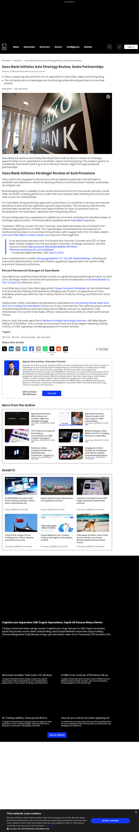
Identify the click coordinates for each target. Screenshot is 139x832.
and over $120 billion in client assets (23, 235)
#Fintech (71, 246)
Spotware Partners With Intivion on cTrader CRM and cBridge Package (40, 417)
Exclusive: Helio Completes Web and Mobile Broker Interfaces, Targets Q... (43, 452)
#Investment (18, 249)
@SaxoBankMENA (55, 246)
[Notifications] (119, 47)
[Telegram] (24, 348)
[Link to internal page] (11, 367)
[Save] (65, 349)
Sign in (131, 46)
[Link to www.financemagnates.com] (17, 418)
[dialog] (69, 820)
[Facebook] (31, 348)
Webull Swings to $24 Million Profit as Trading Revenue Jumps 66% (97, 433)
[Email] (18, 348)
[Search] (109, 47)
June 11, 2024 (56, 252)
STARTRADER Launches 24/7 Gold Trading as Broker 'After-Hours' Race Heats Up (20, 500)
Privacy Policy (51, 826)
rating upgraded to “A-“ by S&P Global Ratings (63, 258)
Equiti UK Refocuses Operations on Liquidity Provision (57, 499)
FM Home (6, 60)
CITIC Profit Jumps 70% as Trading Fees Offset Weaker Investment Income (19, 537)
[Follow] (52, 351)
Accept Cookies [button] (110, 821)
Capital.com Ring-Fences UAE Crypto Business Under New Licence (92, 500)
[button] (47, 828)
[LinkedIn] (11, 348)
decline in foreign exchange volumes (64, 320)
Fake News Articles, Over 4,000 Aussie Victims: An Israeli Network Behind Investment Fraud (92, 539)
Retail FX (18, 60)
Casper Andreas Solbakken (70, 288)
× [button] (136, 812)
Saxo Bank (77, 220)
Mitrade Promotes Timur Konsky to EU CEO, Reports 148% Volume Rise (94, 417)
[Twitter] (4, 348)
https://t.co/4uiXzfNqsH (40, 249)
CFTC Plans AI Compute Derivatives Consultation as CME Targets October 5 (43, 435)
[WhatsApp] (45, 348)
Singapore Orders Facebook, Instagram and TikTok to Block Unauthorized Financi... (97, 452)
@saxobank (37, 246)
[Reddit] (58, 348)
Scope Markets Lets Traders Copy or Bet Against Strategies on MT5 (56, 537)
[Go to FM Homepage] (4, 47)
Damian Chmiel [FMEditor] (38, 71)
